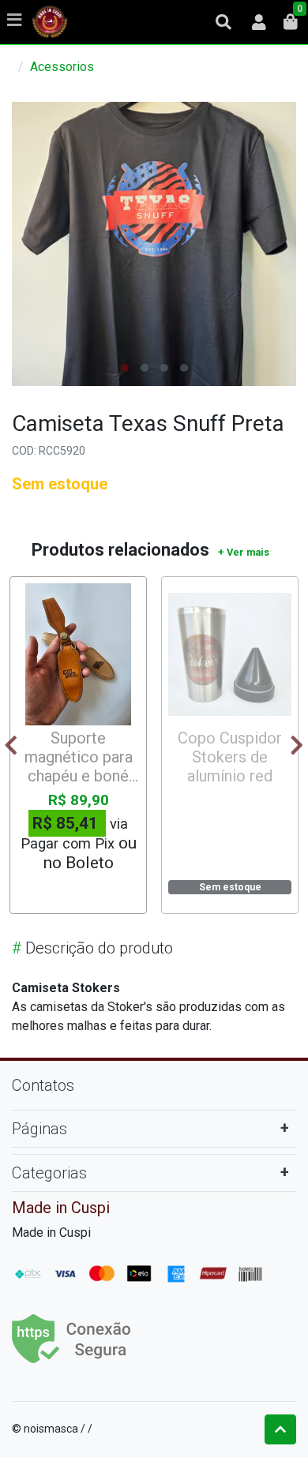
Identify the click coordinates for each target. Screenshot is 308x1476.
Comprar (86, 891)
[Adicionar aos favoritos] (36, 597)
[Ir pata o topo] (280, 1429)
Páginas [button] (39, 1128)
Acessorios (62, 66)
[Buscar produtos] (223, 22)
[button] (259, 22)
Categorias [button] (49, 1172)
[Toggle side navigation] (15, 21)
